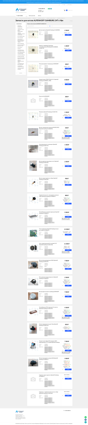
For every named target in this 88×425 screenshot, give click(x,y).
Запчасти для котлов (32, 15)
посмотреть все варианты (66, 138)
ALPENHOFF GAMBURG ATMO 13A (49, 39)
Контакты (39, 15)
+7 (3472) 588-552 (41, 8)
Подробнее (46, 40)
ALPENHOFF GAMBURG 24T (48, 56)
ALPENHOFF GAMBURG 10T (48, 34)
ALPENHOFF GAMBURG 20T (48, 55)
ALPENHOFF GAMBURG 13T (48, 35)
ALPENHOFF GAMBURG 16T (48, 36)
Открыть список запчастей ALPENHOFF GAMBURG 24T (36, 23)
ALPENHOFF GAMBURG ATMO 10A (49, 72)
